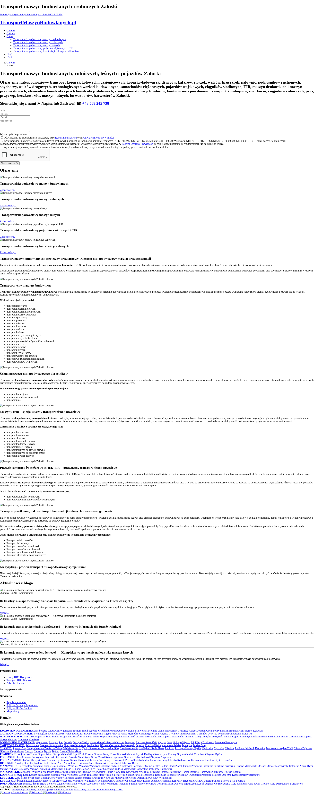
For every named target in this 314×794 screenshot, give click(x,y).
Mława (17, 769)
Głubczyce (125, 763)
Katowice (260, 748)
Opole (46, 763)
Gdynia (181, 754)
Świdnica (27, 783)
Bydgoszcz (222, 730)
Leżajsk (166, 760)
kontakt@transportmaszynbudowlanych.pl (22, 14)
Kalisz (276, 736)
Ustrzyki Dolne (39, 760)
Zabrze (58, 748)
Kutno (235, 774)
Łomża (20, 757)
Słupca (103, 736)
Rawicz (123, 736)
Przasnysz (208, 766)
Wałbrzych (112, 783)
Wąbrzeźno (66, 730)
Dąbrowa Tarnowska (201, 771)
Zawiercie (49, 748)
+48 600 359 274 (53, 14)
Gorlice (185, 771)
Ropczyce (108, 760)
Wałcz (68, 733)
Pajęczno (216, 774)
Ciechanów (153, 769)
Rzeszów (97, 760)
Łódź (25, 774)
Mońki (101, 757)
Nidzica (120, 742)
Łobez (60, 733)
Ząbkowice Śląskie (67, 783)
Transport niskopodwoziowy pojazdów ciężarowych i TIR (43, 48)
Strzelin (133, 783)
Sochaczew (139, 766)
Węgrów (63, 766)
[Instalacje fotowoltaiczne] (14, 792)
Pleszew (140, 736)
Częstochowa (17, 751)
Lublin (146, 780)
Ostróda (68, 742)
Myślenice (144, 771)
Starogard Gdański (62, 754)
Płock (172, 766)
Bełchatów (254, 774)
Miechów (155, 771)
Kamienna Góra (245, 783)
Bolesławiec (296, 783)
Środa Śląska (39, 783)
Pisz (61, 742)
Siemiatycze (84, 757)
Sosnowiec (95, 748)
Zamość (47, 780)
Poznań (131, 736)
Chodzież (34, 739)
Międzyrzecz (121, 777)
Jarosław (209, 760)
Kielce (157, 745)
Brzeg (135, 763)
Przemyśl (130, 760)
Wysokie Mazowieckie (47, 757)
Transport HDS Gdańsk (19, 680)
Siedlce (156, 766)
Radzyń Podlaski (98, 780)
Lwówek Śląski (182, 783)
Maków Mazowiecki (32, 769)
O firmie (11, 33)
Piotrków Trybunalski (189, 774)
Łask (40, 774)
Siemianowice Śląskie (131, 748)
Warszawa (94, 766)
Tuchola (77, 730)
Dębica (218, 760)
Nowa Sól (109, 777)
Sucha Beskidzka (72, 771)
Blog (9, 54)
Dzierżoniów (282, 783)
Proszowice (88, 771)
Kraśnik (165, 780)
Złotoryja (51, 783)
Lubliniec (240, 748)
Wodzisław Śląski (72, 748)
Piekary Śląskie (193, 748)
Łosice (45, 766)
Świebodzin (34, 777)
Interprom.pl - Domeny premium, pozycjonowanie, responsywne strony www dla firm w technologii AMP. (67, 789)
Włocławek (54, 730)
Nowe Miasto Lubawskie (103, 742)
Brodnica (233, 730)
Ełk (192, 742)
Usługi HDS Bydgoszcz (19, 677)
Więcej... (4, 612)
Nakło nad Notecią (138, 730)
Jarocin (284, 736)
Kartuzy (172, 754)
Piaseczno (230, 766)
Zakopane (26, 771)
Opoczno (226, 774)
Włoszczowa (32, 745)
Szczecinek (77, 733)
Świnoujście (40, 733)
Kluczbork (114, 763)
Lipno (161, 730)
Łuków (38, 780)
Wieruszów (72, 774)
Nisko (138, 760)
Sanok (73, 760)
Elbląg (198, 742)
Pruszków (219, 766)
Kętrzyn (162, 742)
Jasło (201, 760)
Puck (82, 754)
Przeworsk (119, 760)
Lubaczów (155, 760)
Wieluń (82, 774)
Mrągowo (130, 742)
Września (77, 736)
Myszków (219, 748)
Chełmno (211, 730)
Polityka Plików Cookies (19, 708)
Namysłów (69, 763)
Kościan (255, 736)
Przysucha (196, 766)
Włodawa (78, 780)
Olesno (53, 763)
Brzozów (227, 760)
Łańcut (26, 760)
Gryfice (164, 733)
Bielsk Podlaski (142, 757)
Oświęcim (99, 771)
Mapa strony (13, 711)
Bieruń (63, 751)
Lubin (193, 783)
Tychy (85, 748)
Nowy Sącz (132, 771)
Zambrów (30, 757)
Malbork (130, 754)
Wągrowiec (66, 736)
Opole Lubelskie (133, 780)
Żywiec (17, 748)
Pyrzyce (116, 733)
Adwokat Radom (15, 683)
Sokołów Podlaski (110, 766)
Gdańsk (189, 754)
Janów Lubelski (204, 780)
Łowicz (33, 774)
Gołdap (177, 742)
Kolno (108, 757)
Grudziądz (183, 730)
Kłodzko (218, 783)
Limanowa (166, 771)
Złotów (55, 736)
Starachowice (56, 745)
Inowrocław (171, 730)
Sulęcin (78, 777)
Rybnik (147, 748)
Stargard (106, 733)
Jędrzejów (187, 745)
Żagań (24, 777)
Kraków (176, 771)
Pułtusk (187, 766)
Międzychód (216, 736)
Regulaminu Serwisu (66, 137)
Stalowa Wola (85, 760)
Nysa (60, 763)
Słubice (70, 777)
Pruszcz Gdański (94, 754)
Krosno (195, 760)
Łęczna (30, 780)
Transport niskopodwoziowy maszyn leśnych (36, 45)
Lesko (173, 760)
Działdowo (208, 742)
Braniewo (220, 742)
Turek (96, 736)
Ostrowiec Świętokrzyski (122, 745)
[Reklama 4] (64, 792)
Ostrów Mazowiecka (277, 766)
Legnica (209, 783)
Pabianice (206, 774)
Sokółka (73, 757)
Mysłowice (207, 748)
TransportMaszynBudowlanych (38, 22)
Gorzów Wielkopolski (160, 777)
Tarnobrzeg (53, 760)
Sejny (94, 757)
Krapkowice (101, 763)
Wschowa (60, 777)
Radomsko (160, 774)
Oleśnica (161, 783)
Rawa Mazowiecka (144, 774)
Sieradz (130, 774)
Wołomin (84, 766)
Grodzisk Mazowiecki (124, 769)
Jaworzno (271, 748)
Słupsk (41, 754)
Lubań (200, 783)
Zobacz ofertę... (8, 190)
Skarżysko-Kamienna (75, 745)
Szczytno (53, 742)
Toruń (85, 730)
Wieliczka (37, 771)
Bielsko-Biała (74, 751)
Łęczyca (18, 774)
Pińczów (104, 745)
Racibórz (169, 748)
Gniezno (12, 739)
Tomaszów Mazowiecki (99, 774)
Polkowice (143, 783)
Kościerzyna (160, 754)
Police (124, 733)
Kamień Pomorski (186, 733)
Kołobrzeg (144, 733)
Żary (17, 777)
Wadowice (48, 771)
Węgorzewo (42, 742)
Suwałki (64, 757)
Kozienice (89, 769)
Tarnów (59, 771)
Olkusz (109, 771)
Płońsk (178, 766)
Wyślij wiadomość (9, 163)
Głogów (265, 783)
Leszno (227, 736)
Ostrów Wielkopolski (160, 736)
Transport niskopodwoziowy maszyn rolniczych (38, 42)
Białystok (155, 757)
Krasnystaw (176, 780)
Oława (152, 783)
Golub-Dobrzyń (197, 730)
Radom (164, 766)
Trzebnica (123, 783)
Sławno (88, 733)
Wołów (102, 783)
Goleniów (202, 733)
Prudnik (38, 763)
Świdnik (21, 780)
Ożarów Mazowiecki (246, 766)
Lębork (139, 754)
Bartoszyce (231, 742)
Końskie (149, 745)
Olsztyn (77, 742)
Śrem (48, 736)
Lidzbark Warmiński (146, 742)
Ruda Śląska (157, 748)
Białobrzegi (166, 769)
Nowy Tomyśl (202, 736)
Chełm (216, 780)
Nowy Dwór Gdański (114, 754)
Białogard (247, 733)
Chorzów (38, 751)
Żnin (35, 730)
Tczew (33, 754)
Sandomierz (93, 745)
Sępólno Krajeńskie (98, 730)
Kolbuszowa (183, 760)
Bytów (218, 754)
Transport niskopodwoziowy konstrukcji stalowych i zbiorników (46, 51)
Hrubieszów (189, 780)
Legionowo (78, 769)
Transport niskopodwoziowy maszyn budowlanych (39, 39)
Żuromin (37, 766)
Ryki (86, 780)
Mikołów (229, 748)
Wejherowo (24, 754)
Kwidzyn (149, 754)
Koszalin (154, 733)
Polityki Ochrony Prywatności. (98, 137)
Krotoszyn (245, 736)
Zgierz (46, 774)
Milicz (169, 783)
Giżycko (185, 742)
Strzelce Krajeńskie (93, 777)
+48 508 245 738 (95, 103)
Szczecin (97, 733)
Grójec (99, 769)
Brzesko (228, 771)
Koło (270, 736)
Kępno (235, 736)
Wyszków (73, 766)
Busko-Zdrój (199, 745)
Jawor (257, 783)
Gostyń (4, 739)
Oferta (10, 36)
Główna (11, 30)
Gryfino (173, 733)
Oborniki (189, 736)
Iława (169, 742)
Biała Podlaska (237, 780)
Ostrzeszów (178, 736)
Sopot (76, 754)
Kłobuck (249, 748)
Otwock (262, 766)
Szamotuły (112, 736)
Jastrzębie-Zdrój (284, 748)
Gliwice (298, 748)
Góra (272, 783)
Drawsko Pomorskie (218, 733)
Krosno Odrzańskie (139, 777)
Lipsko (67, 769)
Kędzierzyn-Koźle (85, 763)
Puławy (111, 780)
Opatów (140, 745)
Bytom (55, 751)
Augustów (166, 757)
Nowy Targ (119, 771)
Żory (23, 748)
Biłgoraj (225, 780)
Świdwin (52, 733)
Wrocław (82, 783)
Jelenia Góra (229, 783)
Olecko (85, 742)
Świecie (43, 730)
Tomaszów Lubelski (61, 780)
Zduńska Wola (58, 774)
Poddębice (172, 774)
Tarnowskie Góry (110, 748)
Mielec (145, 760)
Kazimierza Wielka (171, 745)
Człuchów (199, 754)
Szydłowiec (126, 766)
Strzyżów (65, 760)
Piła (147, 736)
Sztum (48, 754)
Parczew (120, 780)
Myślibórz (133, 733)
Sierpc (148, 766)
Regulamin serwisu (16, 702)
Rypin (112, 730)
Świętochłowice (35, 748)
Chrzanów (217, 771)
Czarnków (23, 739)
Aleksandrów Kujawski (250, 730)
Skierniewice (118, 774)
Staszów (44, 745)
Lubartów (156, 780)
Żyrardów (27, 766)
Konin (263, 736)
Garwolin (142, 769)
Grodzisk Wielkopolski (300, 736)
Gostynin (108, 769)
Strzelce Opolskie (24, 763)
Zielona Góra (48, 777)
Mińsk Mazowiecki (53, 769)
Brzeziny (244, 774)
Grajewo (128, 757)
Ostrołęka (294, 766)
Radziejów (121, 730)
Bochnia (237, 771)
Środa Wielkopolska (34, 736)
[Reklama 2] (36, 792)
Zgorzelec (92, 783)
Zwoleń (54, 766)
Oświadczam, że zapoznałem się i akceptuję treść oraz (59, 137)
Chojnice (210, 754)
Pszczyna (180, 748)
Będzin (47, 751)
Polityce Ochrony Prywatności (137, 143)
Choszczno (235, 733)
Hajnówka (118, 757)
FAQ (9, 57)
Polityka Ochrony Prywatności (22, 705)
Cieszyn (29, 751)
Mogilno (152, 730)
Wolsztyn (87, 736)
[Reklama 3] (50, 792)
